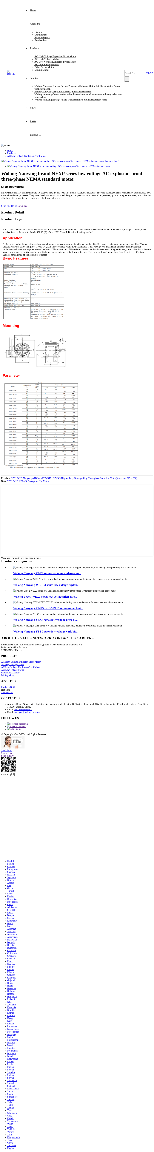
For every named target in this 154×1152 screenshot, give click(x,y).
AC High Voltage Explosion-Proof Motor (55, 56)
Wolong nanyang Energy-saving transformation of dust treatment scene (70, 99)
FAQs (33, 121)
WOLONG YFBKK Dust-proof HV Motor (28, 481)
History (38, 32)
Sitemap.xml (7, 692)
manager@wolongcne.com (27, 712)
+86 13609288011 (23, 709)
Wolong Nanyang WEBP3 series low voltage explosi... (46, 584)
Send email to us (9, 206)
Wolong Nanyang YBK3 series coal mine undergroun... (47, 573)
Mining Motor (41, 70)
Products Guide (8, 687)
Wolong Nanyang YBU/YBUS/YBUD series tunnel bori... (48, 608)
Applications (40, 40)
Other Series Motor (44, 67)
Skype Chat (6, 753)
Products (34, 48)
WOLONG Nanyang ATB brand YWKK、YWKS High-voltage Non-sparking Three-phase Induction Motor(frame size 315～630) (74, 478)
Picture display (42, 37)
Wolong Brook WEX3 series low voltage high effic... (45, 596)
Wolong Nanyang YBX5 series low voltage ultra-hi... (45, 619)
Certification (40, 34)
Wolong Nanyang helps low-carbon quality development (62, 91)
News (32, 108)
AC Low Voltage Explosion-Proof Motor (55, 61)
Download (22, 206)
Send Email (6, 750)
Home (33, 10)
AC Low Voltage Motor (46, 64)
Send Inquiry (7, 756)
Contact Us (35, 135)
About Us (35, 24)
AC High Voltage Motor (46, 59)
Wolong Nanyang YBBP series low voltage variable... (45, 631)
